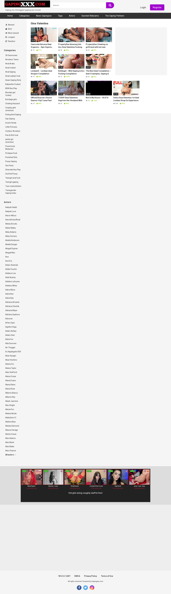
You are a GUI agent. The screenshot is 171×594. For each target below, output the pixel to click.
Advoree (9, 319)
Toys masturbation (13, 186)
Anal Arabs (10, 64)
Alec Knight (10, 405)
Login (143, 7)
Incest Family (10, 123)
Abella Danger (11, 244)
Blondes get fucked (10, 93)
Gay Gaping (10, 119)
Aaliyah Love (10, 211)
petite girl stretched (9, 140)
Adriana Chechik (12, 306)
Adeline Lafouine (12, 281)
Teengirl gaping (11, 182)
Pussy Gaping (11, 161)
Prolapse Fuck (11, 153)
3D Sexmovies (11, 55)
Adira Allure (10, 290)
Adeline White (11, 286)
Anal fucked (10, 68)
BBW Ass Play (11, 88)
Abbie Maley (10, 228)
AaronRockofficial (12, 220)
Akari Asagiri (10, 356)
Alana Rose (10, 389)
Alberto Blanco (11, 393)
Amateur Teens (12, 59)
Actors (72, 16)
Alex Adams (10, 438)
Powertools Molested (10, 147)
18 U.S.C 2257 (64, 576)
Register (157, 7)
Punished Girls (11, 157)
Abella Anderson (12, 240)
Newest (11, 25)
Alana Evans (10, 380)
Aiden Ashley (10, 331)
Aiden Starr (10, 335)
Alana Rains (10, 385)
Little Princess (11, 127)
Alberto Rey (10, 397)
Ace (7, 257)
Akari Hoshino (11, 360)
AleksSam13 (10, 418)
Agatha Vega (10, 327)
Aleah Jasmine (11, 401)
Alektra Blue (10, 422)
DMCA (77, 576)
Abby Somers (11, 236)
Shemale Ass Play (13, 170)
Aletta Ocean (10, 434)
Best (10, 29)
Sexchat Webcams (90, 16)
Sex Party (9, 165)
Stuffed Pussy (11, 174)
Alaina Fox (9, 364)
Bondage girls (11, 99)
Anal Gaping (10, 72)
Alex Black (9, 442)
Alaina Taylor (10, 368)
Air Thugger (10, 347)
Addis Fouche (11, 269)
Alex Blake (9, 446)
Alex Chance (10, 451)
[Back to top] (162, 586)
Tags (60, 16)
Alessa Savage (11, 430)
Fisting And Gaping (13, 114)
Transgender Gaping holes (10, 191)
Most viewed (13, 33)
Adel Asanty (10, 277)
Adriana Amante (12, 302)
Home (10, 16)
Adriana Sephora (12, 314)
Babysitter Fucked (12, 84)
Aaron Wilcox (10, 215)
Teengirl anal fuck (12, 178)
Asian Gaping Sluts (13, 80)
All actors (9, 455)
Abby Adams (10, 232)
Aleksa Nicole (11, 413)
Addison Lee (10, 273)
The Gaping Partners (114, 16)
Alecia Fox (9, 409)
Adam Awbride (11, 265)
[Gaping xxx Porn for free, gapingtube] (27, 4)
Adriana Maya (11, 310)
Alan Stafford (11, 372)
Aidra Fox (9, 339)
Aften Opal (10, 323)
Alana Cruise (10, 376)
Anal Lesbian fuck (12, 76)
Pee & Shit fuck (11, 135)
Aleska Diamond (12, 426)
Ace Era (8, 261)
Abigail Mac (10, 253)
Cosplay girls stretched (10, 109)
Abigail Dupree (11, 248)
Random (11, 41)
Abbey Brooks (11, 224)
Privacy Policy (90, 576)
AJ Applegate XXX (13, 352)
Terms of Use (107, 576)
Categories (24, 16)
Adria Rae (9, 298)
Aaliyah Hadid (11, 207)
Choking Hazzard (12, 103)
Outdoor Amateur (12, 131)
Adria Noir (9, 294)
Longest (11, 37)
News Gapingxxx (44, 16)
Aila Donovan (10, 343)
